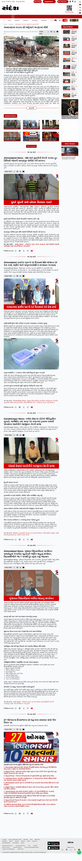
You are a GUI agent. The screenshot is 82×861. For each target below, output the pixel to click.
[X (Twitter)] (54, 32)
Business (36, 13)
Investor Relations (7, 845)
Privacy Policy (6, 847)
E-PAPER (38, 1)
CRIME (58, 13)
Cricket (48, 13)
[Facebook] (80, 4)
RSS (29, 845)
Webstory (30, 13)
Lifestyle (64, 13)
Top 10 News (68, 27)
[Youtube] (79, 849)
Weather (18, 13)
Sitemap (35, 845)
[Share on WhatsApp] (79, 852)
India (24, 13)
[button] (70, 1)
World (43, 13)
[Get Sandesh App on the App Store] (53, 848)
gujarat (11, 24)
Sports (54, 13)
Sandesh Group (17, 847)
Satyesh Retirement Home (32, 847)
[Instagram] (80, 10)
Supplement (49, 1)
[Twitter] (80, 7)
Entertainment (73, 13)
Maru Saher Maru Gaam (13, 16)
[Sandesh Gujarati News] (10, 7)
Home (3, 13)
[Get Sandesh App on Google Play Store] (53, 843)
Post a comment (31, 146)
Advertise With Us (20, 845)
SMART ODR (20, 849)
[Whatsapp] (80, 2)
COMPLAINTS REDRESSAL (8, 849)
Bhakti (22, 843)
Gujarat (8, 13)
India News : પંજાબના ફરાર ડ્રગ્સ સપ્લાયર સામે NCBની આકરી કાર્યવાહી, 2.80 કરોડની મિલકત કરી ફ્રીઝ (29, 702)
